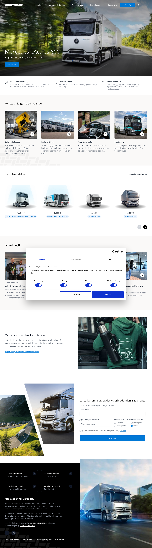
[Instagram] (13, 533)
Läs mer (11, 64)
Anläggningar (77, 5)
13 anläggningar (51, 474)
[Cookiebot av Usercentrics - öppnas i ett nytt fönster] (114, 252)
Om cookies (59, 540)
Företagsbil (137, 423)
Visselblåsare (27, 540)
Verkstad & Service (57, 5)
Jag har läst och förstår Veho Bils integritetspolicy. (104, 431)
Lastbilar (38, 5)
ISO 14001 (33, 523)
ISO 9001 (41, 523)
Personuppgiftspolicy (44, 540)
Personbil (120, 423)
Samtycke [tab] (43, 260)
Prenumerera (112, 438)
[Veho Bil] (14, 5)
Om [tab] (109, 259)
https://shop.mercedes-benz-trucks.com (22, 351)
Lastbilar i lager (127, 5)
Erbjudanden (95, 5)
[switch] (63, 285)
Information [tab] (76, 259)
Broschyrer (113, 5)
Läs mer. (123, 431)
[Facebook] (7, 533)
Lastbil (135, 426)
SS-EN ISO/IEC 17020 (27, 526)
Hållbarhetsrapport (12, 540)
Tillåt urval (76, 294)
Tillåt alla (107, 294)
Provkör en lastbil (52, 487)
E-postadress (84, 409)
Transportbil (121, 426)
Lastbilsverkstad (17, 487)
